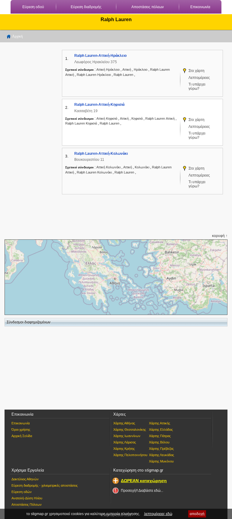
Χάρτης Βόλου (159, 442)
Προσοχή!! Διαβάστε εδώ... (142, 490)
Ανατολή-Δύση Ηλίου (26, 498)
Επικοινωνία (200, 7)
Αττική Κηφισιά (106, 118)
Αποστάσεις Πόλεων (26, 504)
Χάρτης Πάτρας (160, 436)
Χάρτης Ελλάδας (161, 429)
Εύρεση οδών (21, 492)
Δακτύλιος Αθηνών (25, 479)
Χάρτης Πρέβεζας (161, 448)
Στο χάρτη (196, 71)
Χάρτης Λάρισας (124, 442)
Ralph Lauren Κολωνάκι (94, 172)
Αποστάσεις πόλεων (147, 7)
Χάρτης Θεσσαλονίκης (129, 429)
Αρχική (17, 36)
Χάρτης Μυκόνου (161, 461)
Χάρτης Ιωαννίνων (126, 436)
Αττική (127, 69)
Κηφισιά (137, 118)
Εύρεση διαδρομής (86, 7)
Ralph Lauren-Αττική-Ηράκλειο (100, 56)
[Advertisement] (29, 136)
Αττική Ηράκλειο (108, 69)
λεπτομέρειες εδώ (158, 514)
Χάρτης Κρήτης (124, 448)
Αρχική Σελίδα (21, 436)
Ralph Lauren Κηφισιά (81, 123)
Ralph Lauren (124, 74)
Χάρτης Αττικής (159, 423)
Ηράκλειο (141, 69)
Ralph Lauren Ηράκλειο (94, 74)
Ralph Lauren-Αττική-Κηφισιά (99, 104)
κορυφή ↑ (219, 236)
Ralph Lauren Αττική (160, 118)
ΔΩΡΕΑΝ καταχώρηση (144, 480)
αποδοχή (197, 514)
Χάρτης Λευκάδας (161, 455)
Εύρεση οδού (33, 7)
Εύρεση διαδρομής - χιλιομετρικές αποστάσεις (44, 485)
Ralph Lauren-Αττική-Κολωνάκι (101, 153)
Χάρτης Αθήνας (124, 423)
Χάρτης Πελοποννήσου (130, 455)
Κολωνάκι (142, 167)
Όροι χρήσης (20, 429)
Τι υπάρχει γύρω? (196, 86)
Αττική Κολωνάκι (108, 167)
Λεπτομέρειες (199, 78)
